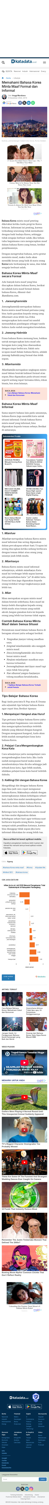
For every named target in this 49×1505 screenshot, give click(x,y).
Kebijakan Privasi (29, 1497)
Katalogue (41, 1440)
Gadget (28, 1426)
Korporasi (17, 1424)
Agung (10, 861)
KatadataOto (6, 1468)
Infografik (17, 1438)
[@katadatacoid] (31, 1488)
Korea (5, 264)
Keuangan (17, 1419)
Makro (16, 1417)
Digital (28, 1414)
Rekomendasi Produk (11, 436)
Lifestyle (17, 78)
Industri (25, 71)
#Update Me (40, 867)
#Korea (29, 867)
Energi (43, 71)
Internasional (34, 71)
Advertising (29, 1495)
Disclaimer (41, 1497)
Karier (37, 1495)
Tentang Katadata (16, 1495)
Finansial (17, 1414)
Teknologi (29, 1429)
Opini (28, 1440)
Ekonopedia (42, 1414)
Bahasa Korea (9, 220)
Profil (40, 1421)
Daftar (43, 1479)
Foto (39, 1442)
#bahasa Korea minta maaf (13, 867)
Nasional (17, 71)
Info (3, 1451)
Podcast (41, 1445)
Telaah (28, 1438)
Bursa (16, 1421)
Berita (8, 78)
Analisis (16, 1440)
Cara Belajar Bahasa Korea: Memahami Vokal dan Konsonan (23, 394)
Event (4, 1465)
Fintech (28, 1421)
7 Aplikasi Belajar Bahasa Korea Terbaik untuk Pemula (24, 686)
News (40, 1435)
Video (40, 1432)
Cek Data (17, 1442)
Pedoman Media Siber (13, 1497)
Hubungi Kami (25, 1499)
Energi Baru (6, 1438)
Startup (28, 1424)
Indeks (4, 1453)
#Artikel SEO (8, 872)
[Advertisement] (24, 1361)
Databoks (5, 1463)
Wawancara (30, 1442)
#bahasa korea (22, 872)
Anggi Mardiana (19, 95)
